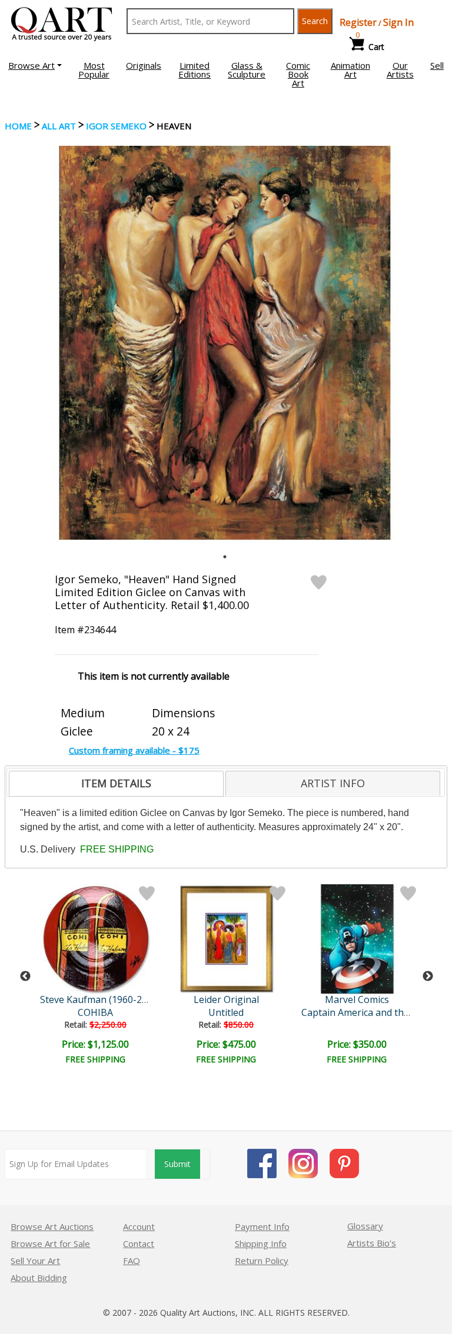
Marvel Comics (357, 999)
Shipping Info (261, 1243)
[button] (35, 65)
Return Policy (261, 1260)
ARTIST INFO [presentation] (333, 783)
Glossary (365, 1226)
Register (358, 22)
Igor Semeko (116, 126)
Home (18, 126)
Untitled (226, 1012)
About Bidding (39, 1277)
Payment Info (262, 1226)
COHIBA (95, 1012)
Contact (138, 1243)
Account (139, 1226)
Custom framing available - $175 (134, 750)
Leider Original (226, 999)
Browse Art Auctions (52, 1226)
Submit (177, 1163)
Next (428, 976)
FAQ (131, 1260)
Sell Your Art (35, 1260)
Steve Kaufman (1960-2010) (100, 999)
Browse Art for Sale (50, 1243)
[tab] (116, 784)
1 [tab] (225, 557)
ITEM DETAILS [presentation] (116, 783)
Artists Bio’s (371, 1243)
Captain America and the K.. (361, 1012)
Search (315, 20)
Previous (25, 976)
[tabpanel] (224, 343)
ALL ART (59, 126)
